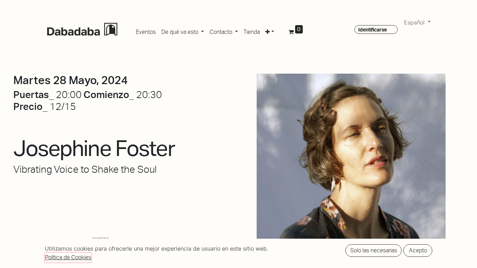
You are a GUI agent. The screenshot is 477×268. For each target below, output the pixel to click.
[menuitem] (146, 30)
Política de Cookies (68, 257)
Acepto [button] (418, 250)
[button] (270, 30)
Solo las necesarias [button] (373, 250)
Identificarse (372, 29)
